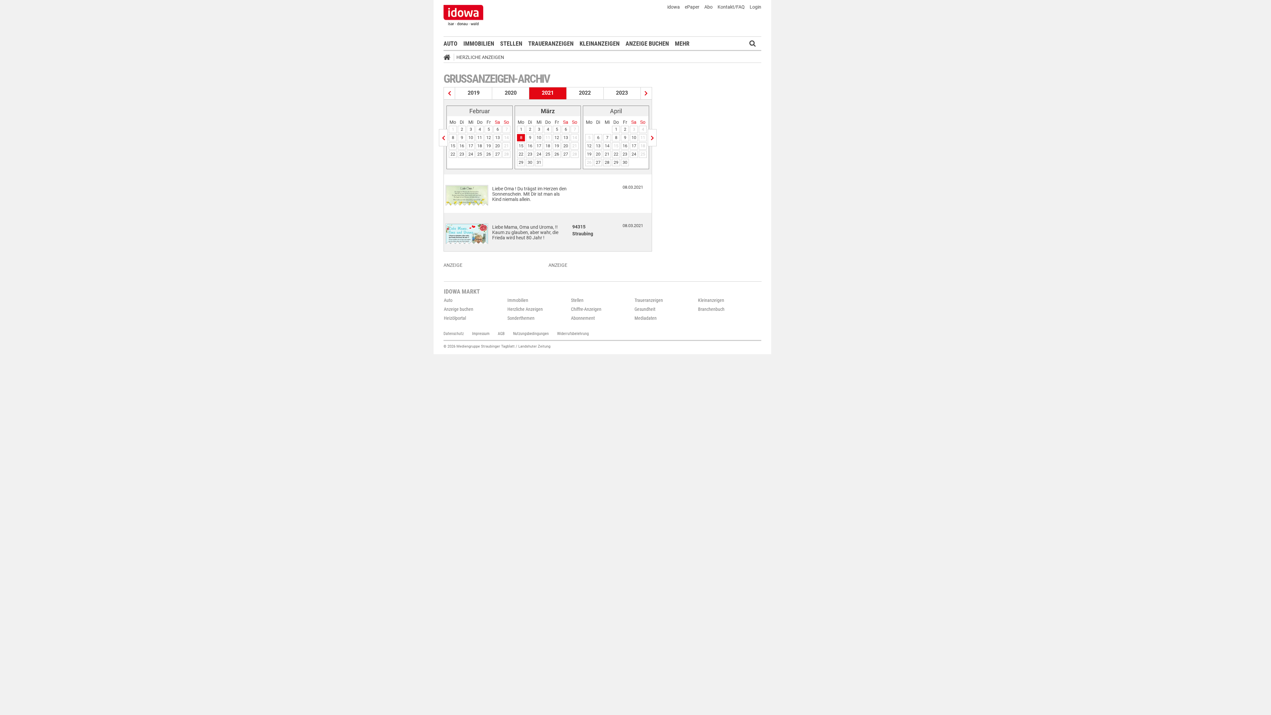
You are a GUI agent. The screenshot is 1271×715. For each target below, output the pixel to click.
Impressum (481, 333)
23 (461, 154)
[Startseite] (449, 58)
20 (497, 145)
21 (607, 154)
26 (488, 154)
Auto (450, 43)
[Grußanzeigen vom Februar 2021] (443, 137)
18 (479, 145)
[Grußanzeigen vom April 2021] (652, 137)
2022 (585, 93)
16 (461, 145)
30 (530, 162)
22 (452, 154)
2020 (511, 93)
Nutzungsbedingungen (531, 333)
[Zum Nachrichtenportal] (463, 14)
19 (488, 145)
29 (521, 162)
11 (479, 137)
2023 (622, 93)
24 (470, 154)
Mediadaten (646, 318)
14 (607, 145)
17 (470, 145)
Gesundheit (645, 309)
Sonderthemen (521, 318)
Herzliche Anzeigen (480, 57)
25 (479, 154)
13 (497, 137)
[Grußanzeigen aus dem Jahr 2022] (646, 93)
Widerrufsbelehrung (573, 333)
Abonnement (583, 318)
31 (539, 162)
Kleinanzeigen (600, 43)
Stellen (511, 43)
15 (452, 145)
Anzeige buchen (647, 43)
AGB (501, 333)
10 (470, 137)
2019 (474, 93)
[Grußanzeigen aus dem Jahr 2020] (449, 93)
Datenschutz (454, 333)
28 (607, 162)
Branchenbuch (711, 309)
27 (497, 154)
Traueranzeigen (551, 43)
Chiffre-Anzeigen (586, 309)
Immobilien (478, 43)
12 (488, 137)
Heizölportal (455, 318)
